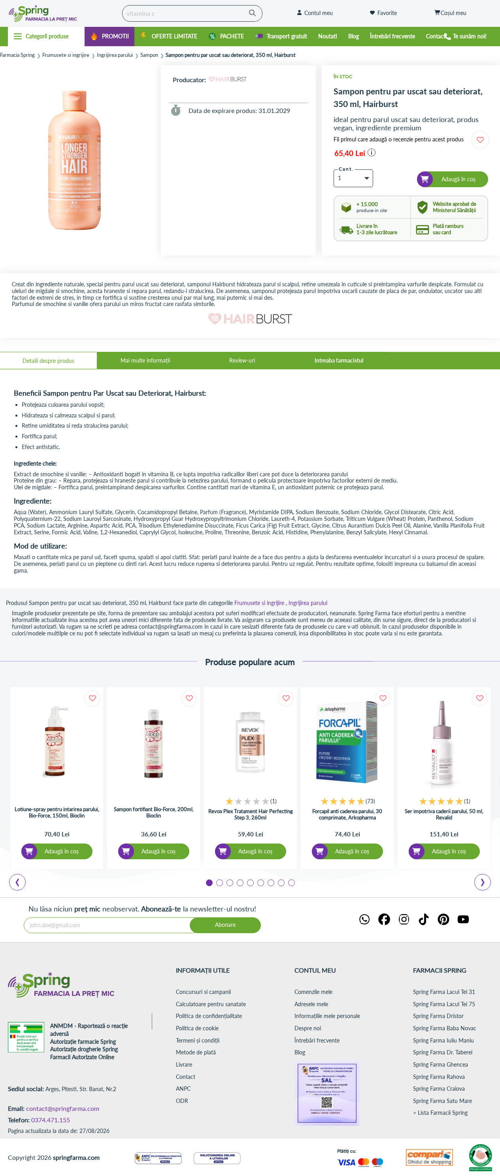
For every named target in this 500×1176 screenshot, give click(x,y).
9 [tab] (291, 882)
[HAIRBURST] (227, 79)
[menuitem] (109, 36)
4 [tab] (239, 882)
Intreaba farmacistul (339, 360)
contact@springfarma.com (62, 1108)
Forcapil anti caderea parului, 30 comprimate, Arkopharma (347, 814)
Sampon (149, 55)
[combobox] (192, 13)
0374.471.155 (50, 1119)
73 (370, 801)
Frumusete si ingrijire (65, 55)
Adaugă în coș (62, 851)
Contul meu (318, 12)
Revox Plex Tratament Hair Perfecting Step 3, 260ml (250, 814)
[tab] (48, 360)
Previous (22, 883)
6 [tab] (260, 882)
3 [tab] (229, 882)
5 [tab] (250, 882)
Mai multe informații (145, 360)
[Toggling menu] (46, 36)
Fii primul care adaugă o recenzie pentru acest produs (399, 139)
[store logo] (58, 13)
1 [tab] (208, 882)
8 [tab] (280, 882)
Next (484, 883)
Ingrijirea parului (115, 55)
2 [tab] (219, 882)
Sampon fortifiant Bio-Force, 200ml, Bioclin (154, 812)
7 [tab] (270, 882)
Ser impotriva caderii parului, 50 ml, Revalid (444, 814)
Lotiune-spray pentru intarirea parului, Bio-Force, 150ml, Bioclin (57, 812)
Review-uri (242, 360)
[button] (371, 152)
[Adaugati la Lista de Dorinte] (92, 698)
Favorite (387, 12)
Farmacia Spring (17, 55)
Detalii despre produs (48, 360)
